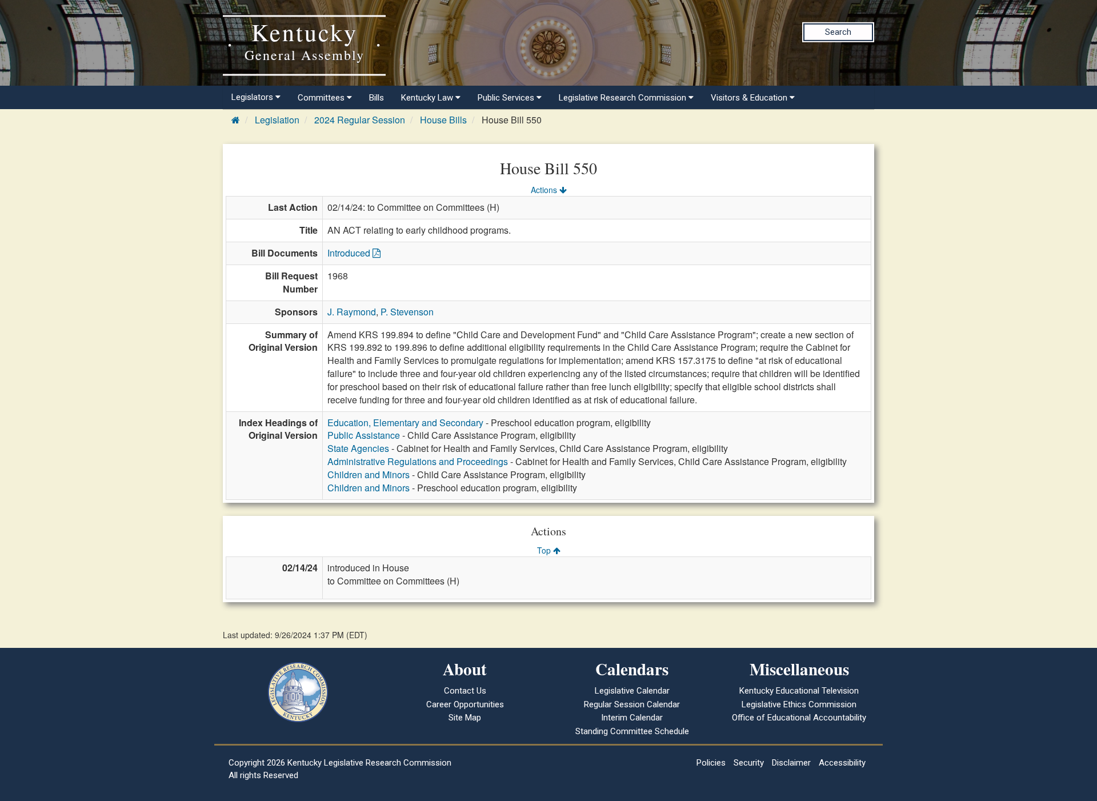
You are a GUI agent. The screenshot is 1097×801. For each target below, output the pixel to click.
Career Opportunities (465, 704)
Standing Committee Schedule (632, 731)
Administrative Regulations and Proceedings (417, 461)
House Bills (443, 119)
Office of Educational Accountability (799, 717)
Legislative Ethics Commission (799, 704)
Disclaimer (791, 763)
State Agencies (358, 448)
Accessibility (842, 763)
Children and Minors (368, 474)
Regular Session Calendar (632, 704)
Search (838, 32)
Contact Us (465, 691)
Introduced (350, 252)
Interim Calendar (632, 717)
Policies (711, 763)
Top (545, 550)
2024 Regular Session (359, 119)
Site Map (465, 717)
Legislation (277, 119)
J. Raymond (351, 311)
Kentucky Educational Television (799, 691)
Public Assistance (363, 435)
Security (749, 763)
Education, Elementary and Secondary (405, 422)
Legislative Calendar (632, 691)
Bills (376, 98)
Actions (545, 189)
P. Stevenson (407, 311)
